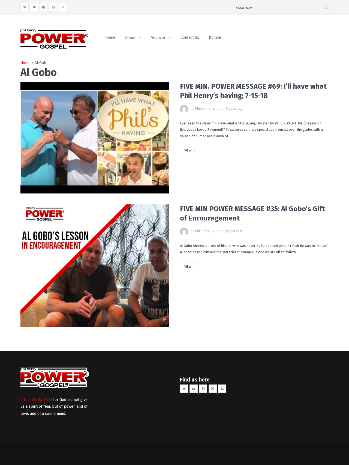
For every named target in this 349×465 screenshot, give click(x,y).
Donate (215, 37)
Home (110, 37)
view (188, 150)
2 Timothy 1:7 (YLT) (36, 399)
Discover (158, 37)
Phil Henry (202, 109)
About (130, 37)
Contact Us (189, 37)
